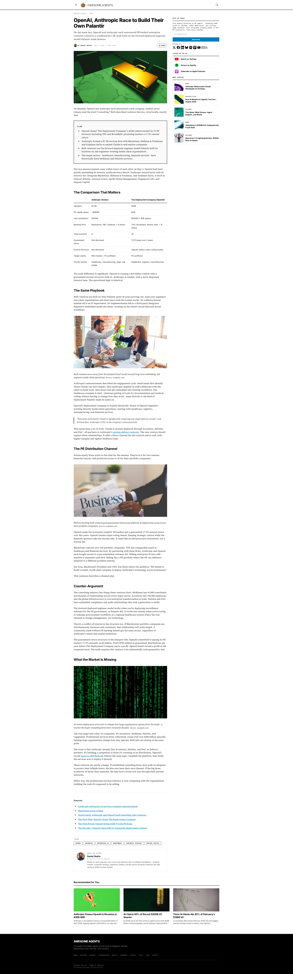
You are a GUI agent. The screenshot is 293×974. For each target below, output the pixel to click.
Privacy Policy (80, 965)
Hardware (124, 955)
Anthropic (89, 843)
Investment (117, 843)
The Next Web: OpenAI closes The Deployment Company (107, 819)
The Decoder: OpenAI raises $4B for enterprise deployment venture (112, 828)
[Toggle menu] (76, 5)
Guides (133, 955)
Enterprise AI (103, 843)
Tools (140, 955)
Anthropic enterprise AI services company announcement (108, 806)
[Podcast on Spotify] (190, 47)
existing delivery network (126, 432)
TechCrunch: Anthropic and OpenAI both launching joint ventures (112, 815)
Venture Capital (152, 843)
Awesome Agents (100, 5)
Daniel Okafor (86, 45)
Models (115, 955)
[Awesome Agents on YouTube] (199, 47)
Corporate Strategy (134, 843)
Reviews (83, 955)
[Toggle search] (217, 5)
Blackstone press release (90, 810)
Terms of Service (96, 965)
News (91, 13)
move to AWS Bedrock (92, 755)
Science (92, 955)
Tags (147, 955)
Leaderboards (103, 955)
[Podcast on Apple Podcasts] (194, 47)
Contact (155, 955)
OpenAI (78, 843)
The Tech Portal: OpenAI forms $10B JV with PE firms (105, 823)
